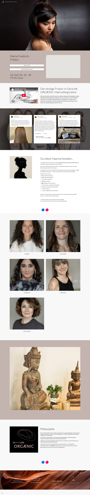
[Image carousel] (45, 380)
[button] (2, 493)
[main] (27, 58)
